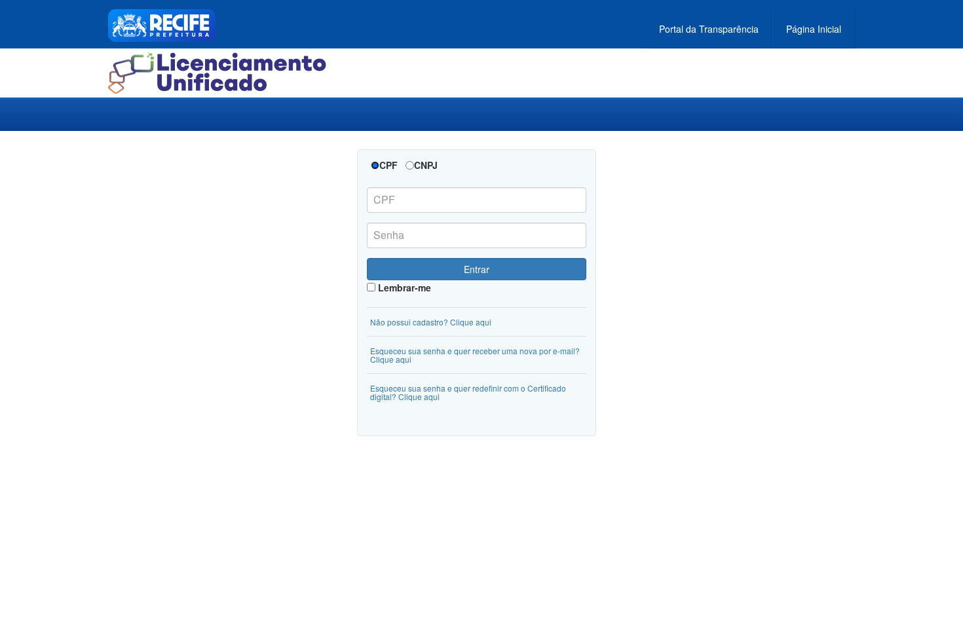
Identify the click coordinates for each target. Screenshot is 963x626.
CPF (388, 165)
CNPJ (426, 165)
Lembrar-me (403, 287)
